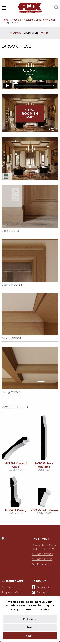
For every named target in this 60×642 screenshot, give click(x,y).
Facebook (43, 587)
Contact (7, 587)
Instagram (43, 592)
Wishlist (45, 32)
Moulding (16, 32)
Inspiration (31, 32)
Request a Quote (12, 592)
